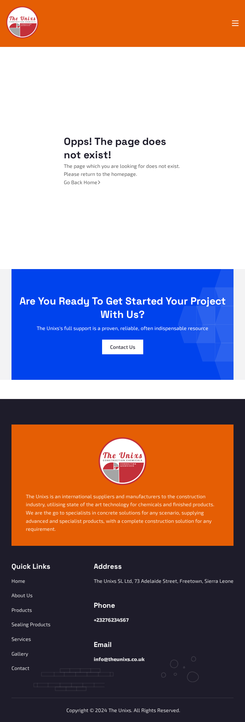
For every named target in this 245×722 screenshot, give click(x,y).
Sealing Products (30, 624)
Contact (20, 668)
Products (21, 610)
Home (18, 581)
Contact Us (122, 347)
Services (21, 639)
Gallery (19, 654)
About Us (22, 595)
